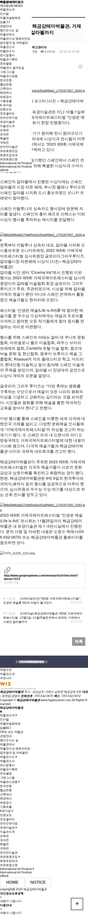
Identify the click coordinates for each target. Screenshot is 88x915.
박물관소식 (7, 47)
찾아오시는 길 (9, 30)
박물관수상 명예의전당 (15, 38)
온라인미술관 (9, 147)
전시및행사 (7, 55)
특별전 (4, 138)
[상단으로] (77, 904)
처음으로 (6, 670)
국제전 (4, 142)
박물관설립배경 (10, 18)
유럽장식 (6, 97)
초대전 (4, 134)
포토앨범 (6, 63)
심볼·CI (5, 22)
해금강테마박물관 (11, 2)
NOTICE (38, 882)
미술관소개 (7, 126)
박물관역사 (7, 34)
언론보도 (6, 109)
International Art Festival (16, 163)
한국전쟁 (6, 786)
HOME (12, 882)
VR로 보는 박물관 (11, 732)
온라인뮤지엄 (9, 117)
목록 (79, 641)
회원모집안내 (9, 155)
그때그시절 (7, 72)
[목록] (80, 66)
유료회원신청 (9, 159)
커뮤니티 (6, 678)
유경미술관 (7, 122)
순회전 (4, 130)
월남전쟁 (6, 790)
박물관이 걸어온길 (12, 67)
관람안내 (6, 26)
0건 (34, 51)
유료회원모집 (9, 151)
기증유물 (6, 101)
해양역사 (6, 92)
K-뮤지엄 (6, 105)
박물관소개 (7, 9)
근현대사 (6, 88)
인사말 (4, 13)
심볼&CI (5, 728)
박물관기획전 (9, 59)
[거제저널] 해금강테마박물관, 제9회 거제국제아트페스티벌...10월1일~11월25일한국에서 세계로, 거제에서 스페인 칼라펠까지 (42, 618)
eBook (4, 170)
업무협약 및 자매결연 (14, 43)
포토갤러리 (7, 113)
